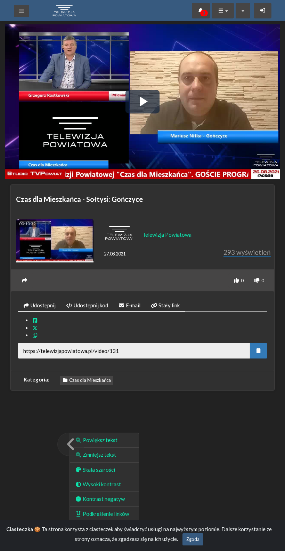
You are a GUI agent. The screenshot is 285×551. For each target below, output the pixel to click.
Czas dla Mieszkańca (89, 380)
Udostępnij (43, 305)
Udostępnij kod (90, 305)
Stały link (168, 305)
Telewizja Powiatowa (167, 234)
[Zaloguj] (262, 10)
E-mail (132, 305)
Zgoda (193, 539)
